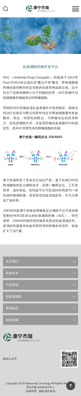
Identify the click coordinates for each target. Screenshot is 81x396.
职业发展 (12, 320)
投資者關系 (14, 296)
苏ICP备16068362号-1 (40, 387)
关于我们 (12, 261)
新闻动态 (12, 308)
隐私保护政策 (47, 391)
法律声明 (31, 391)
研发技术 (12, 273)
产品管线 (12, 284)
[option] (40, 35)
